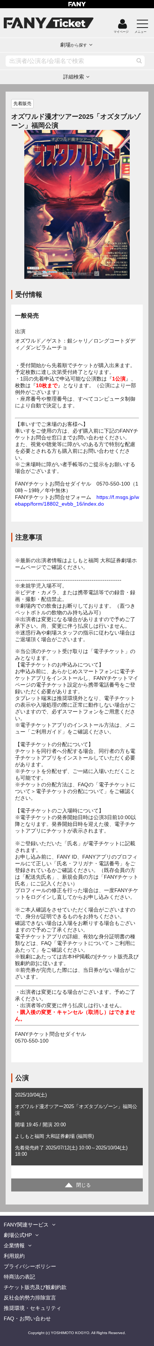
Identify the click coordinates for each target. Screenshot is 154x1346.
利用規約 (14, 1256)
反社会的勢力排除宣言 (30, 1298)
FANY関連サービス (26, 1225)
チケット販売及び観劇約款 (35, 1287)
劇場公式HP (18, 1235)
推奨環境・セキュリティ (32, 1308)
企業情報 (14, 1245)
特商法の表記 (19, 1277)
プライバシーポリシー (30, 1266)
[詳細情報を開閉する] (77, 1184)
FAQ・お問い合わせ (27, 1318)
